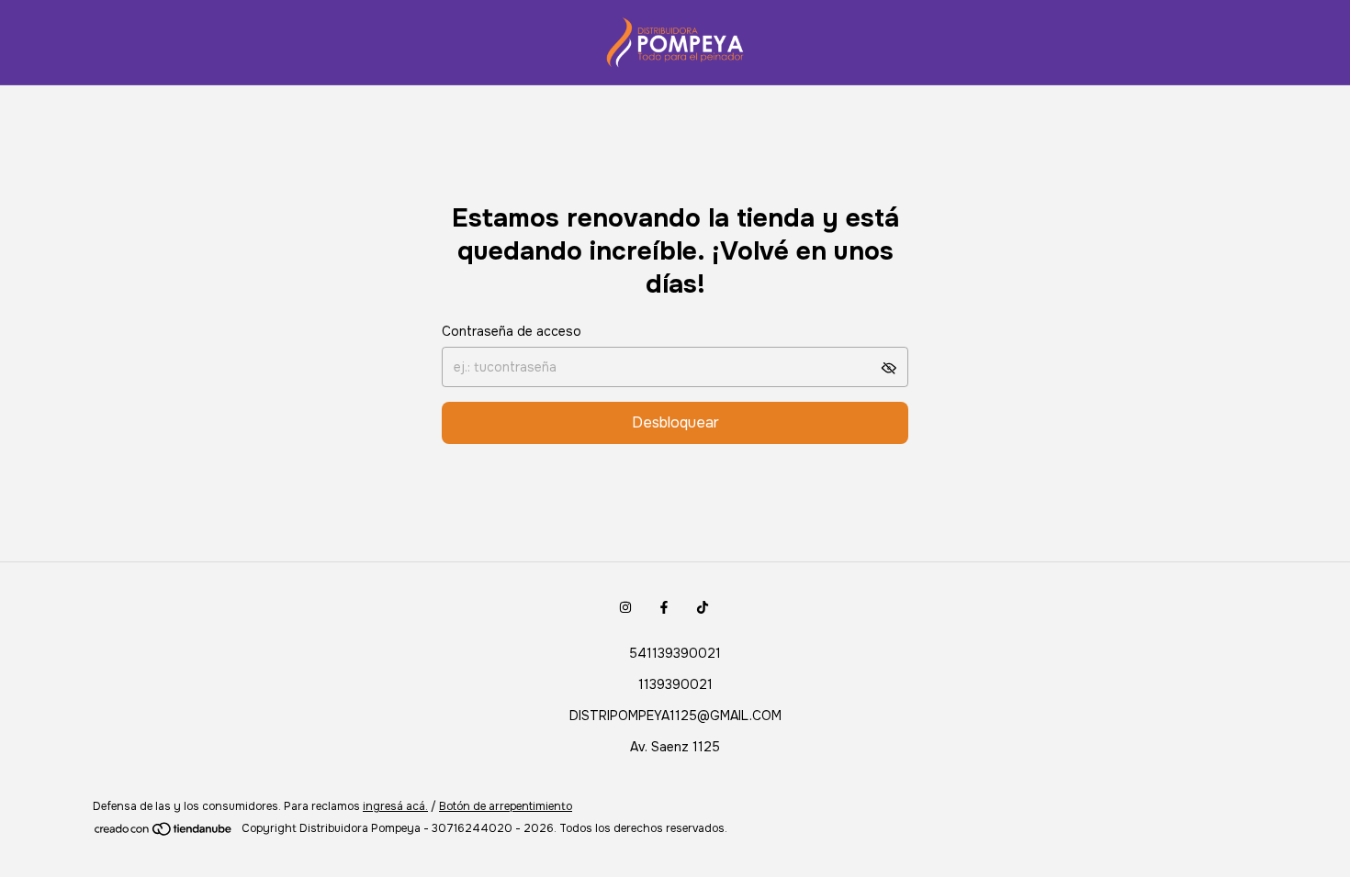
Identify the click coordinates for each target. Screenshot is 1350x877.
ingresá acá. (395, 806)
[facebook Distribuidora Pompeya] (664, 607)
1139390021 (675, 684)
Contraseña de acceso (511, 331)
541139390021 (675, 653)
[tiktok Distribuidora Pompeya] (702, 607)
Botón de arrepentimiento (505, 806)
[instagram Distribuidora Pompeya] (625, 607)
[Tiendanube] (164, 833)
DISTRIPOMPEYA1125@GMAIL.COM (675, 715)
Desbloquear (675, 422)
